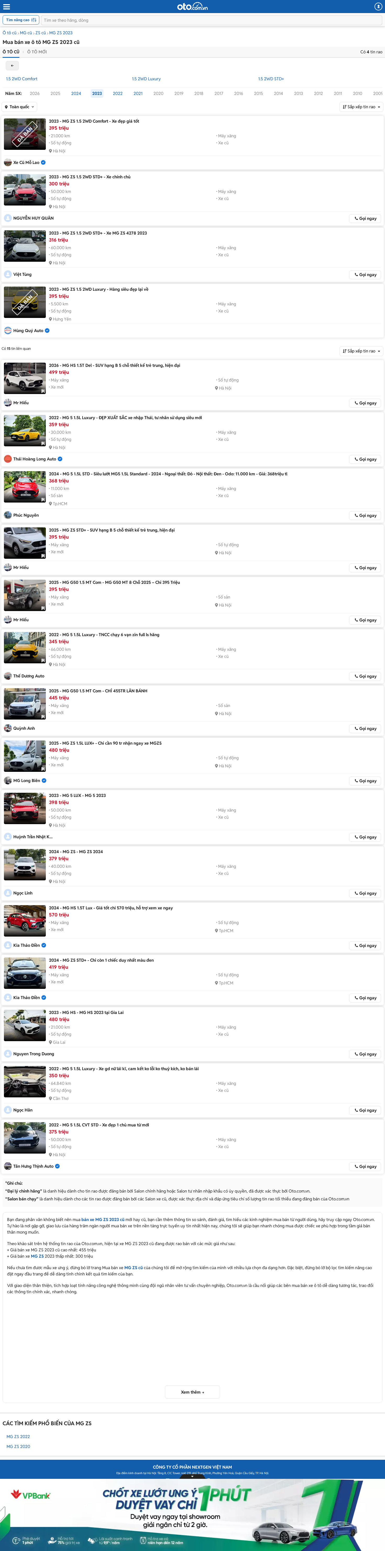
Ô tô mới (37, 52)
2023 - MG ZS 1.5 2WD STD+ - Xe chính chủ (89, 177)
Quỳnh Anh (24, 728)
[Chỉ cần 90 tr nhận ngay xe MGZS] (25, 756)
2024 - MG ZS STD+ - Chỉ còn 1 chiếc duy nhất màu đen (101, 960)
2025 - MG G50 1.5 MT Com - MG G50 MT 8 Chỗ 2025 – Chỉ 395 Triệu (114, 582)
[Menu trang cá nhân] (378, 6)
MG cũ (26, 33)
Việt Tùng (22, 274)
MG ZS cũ (133, 1267)
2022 (118, 93)
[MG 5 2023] (25, 808)
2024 (76, 93)
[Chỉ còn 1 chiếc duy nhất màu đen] (25, 973)
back (12, 65)
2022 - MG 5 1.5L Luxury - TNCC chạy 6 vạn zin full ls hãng (104, 634)
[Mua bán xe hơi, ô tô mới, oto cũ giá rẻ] (192, 6)
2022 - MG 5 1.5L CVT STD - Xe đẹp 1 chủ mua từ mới (99, 1125)
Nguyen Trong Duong (33, 1054)
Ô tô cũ (9, 33)
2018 (199, 93)
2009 (378, 93)
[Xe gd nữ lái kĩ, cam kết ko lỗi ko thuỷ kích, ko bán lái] (25, 1081)
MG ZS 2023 (61, 33)
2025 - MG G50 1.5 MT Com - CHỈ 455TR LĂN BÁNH (98, 691)
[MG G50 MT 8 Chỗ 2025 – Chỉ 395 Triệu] (25, 595)
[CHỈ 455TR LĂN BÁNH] (25, 704)
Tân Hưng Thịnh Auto (33, 1166)
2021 (138, 93)
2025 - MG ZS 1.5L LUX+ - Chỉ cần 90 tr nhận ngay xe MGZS (105, 743)
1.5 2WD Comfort (21, 79)
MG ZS (37, 1256)
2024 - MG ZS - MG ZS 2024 (76, 851)
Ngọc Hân (22, 1110)
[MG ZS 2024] (25, 864)
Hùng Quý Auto (28, 330)
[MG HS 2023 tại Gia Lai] (25, 1025)
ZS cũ (40, 33)
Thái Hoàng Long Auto (34, 459)
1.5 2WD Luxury (146, 79)
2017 (218, 93)
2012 (318, 93)
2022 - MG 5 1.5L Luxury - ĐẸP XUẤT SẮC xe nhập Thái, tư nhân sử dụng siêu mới (125, 417)
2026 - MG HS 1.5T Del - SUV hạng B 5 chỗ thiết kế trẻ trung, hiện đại (114, 365)
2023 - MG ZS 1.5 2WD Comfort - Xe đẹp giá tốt (94, 121)
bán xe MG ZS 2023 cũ (102, 1219)
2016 (238, 93)
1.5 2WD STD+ (271, 79)
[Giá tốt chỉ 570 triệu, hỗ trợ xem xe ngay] (25, 921)
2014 (278, 93)
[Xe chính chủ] (25, 190)
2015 (258, 93)
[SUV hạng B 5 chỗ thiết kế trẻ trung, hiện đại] (25, 378)
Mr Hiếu (21, 403)
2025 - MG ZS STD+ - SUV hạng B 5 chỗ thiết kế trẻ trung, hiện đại (112, 530)
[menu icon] (6, 7)
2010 (357, 93)
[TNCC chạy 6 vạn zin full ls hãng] (25, 647)
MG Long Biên (26, 780)
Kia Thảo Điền (26, 945)
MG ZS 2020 (18, 1446)
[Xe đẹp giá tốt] (25, 134)
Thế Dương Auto (28, 676)
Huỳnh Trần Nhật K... (33, 837)
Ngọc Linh (22, 893)
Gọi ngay (368, 218)
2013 (298, 93)
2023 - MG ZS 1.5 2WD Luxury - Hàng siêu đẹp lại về (98, 289)
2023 (97, 93)
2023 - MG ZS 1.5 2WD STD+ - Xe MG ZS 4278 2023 (98, 233)
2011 (338, 93)
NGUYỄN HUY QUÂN (33, 218)
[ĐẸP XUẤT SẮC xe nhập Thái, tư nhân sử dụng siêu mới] (25, 430)
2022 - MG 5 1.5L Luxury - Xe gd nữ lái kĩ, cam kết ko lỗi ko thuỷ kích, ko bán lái (124, 1068)
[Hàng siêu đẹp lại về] (25, 302)
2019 (178, 93)
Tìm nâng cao (17, 20)
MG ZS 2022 (18, 1436)
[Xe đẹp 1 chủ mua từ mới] (25, 1138)
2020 (158, 93)
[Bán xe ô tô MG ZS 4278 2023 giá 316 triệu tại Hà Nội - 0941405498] (25, 246)
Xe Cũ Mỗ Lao (26, 162)
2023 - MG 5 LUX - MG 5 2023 (77, 795)
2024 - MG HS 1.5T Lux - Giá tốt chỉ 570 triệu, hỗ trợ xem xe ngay (111, 908)
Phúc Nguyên (26, 515)
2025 (55, 93)
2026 (35, 93)
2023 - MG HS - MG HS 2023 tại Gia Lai (86, 1012)
